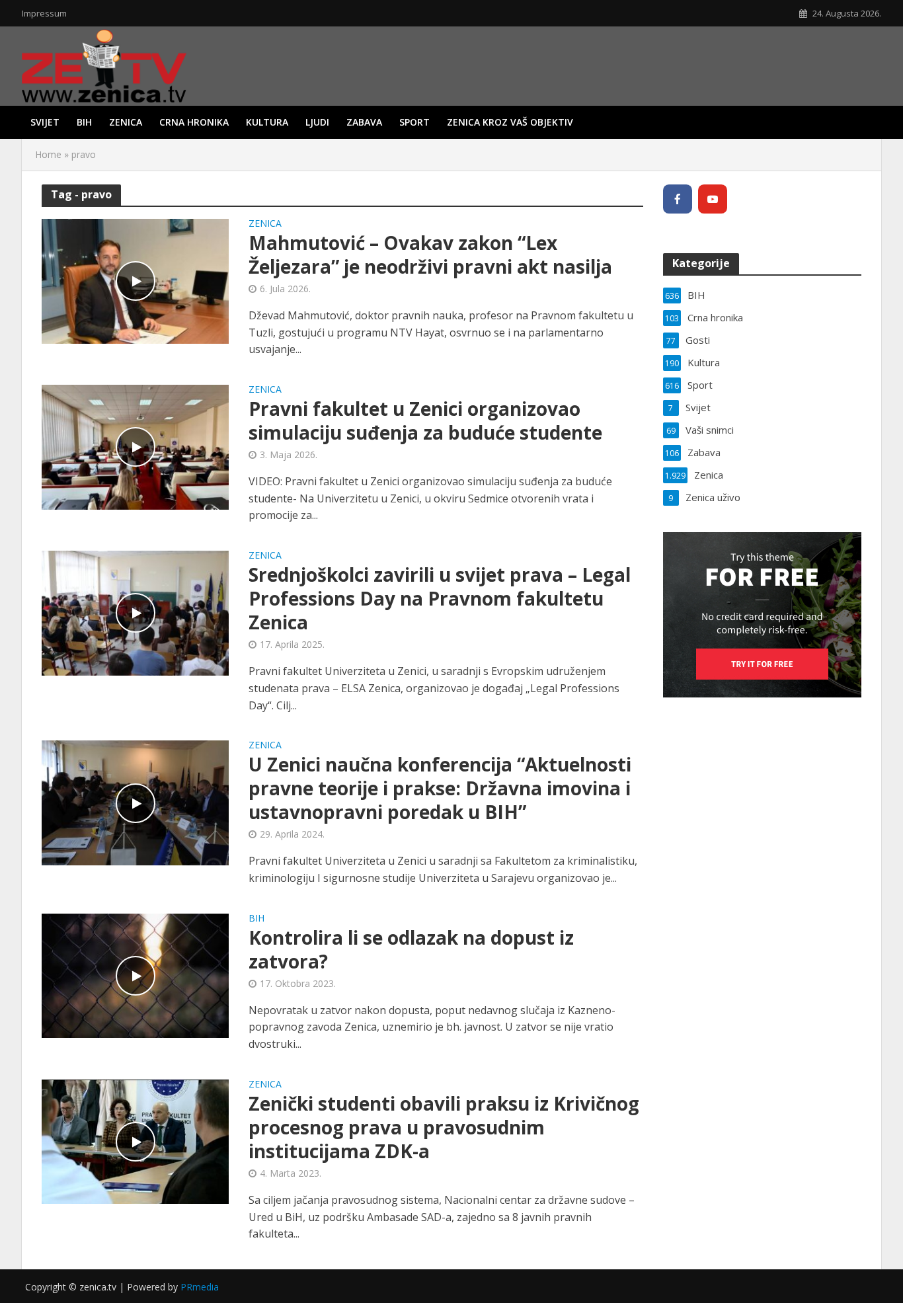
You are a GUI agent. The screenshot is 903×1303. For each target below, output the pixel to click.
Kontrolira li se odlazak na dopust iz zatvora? (411, 949)
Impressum (44, 13)
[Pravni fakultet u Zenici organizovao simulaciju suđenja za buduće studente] (135, 446)
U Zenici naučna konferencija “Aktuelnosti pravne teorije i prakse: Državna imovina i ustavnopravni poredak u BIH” (440, 788)
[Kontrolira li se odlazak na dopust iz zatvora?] (135, 974)
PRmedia (199, 1287)
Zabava (364, 122)
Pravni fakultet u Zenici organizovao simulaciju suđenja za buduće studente (425, 420)
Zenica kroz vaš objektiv (510, 122)
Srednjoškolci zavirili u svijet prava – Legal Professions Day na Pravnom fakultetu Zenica (440, 598)
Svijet (44, 122)
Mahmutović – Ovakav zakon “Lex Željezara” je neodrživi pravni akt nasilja (430, 254)
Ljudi (317, 122)
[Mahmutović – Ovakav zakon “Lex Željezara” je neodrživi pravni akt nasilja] (135, 280)
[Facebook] (677, 199)
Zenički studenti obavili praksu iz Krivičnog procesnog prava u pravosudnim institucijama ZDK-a (444, 1127)
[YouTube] (712, 199)
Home (48, 154)
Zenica (125, 122)
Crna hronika (194, 122)
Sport (414, 122)
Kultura (267, 122)
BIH (84, 122)
